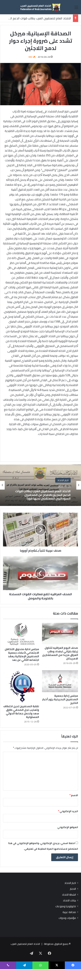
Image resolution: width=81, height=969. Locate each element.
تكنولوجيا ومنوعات (65, 906)
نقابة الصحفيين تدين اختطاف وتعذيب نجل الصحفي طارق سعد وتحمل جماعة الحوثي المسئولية (21, 711)
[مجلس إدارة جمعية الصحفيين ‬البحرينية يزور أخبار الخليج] (60, 681)
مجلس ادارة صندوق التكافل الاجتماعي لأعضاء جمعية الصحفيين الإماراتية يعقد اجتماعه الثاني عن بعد (22, 654)
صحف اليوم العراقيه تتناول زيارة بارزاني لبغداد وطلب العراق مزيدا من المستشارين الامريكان (60, 653)
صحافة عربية (69, 912)
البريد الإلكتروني (68, 811)
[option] (40, 485)
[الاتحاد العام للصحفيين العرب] (40, 7)
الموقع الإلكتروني (67, 827)
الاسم (74, 795)
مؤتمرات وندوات (67, 918)
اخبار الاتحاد (70, 883)
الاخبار (73, 889)
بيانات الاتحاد (69, 900)
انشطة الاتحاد (69, 895)
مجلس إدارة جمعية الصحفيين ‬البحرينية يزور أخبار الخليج (60, 699)
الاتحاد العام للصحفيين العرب (25, 944)
